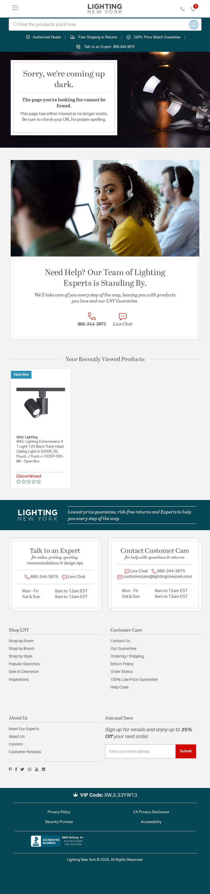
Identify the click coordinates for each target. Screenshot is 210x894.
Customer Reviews (25, 752)
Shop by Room (21, 641)
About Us (17, 737)
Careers (16, 744)
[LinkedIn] (44, 769)
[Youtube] (36, 769)
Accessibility (151, 822)
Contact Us (120, 641)
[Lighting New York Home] (105, 8)
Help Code (119, 687)
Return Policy (121, 664)
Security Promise (59, 822)
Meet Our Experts (24, 729)
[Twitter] (22, 769)
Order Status (121, 672)
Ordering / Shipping (127, 656)
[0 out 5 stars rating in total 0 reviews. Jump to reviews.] (29, 481)
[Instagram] (30, 769)
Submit (186, 751)
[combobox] (105, 24)
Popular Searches (24, 664)
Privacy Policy (59, 812)
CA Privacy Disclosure (151, 812)
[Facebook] (16, 769)
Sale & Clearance (24, 672)
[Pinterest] (10, 769)
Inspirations (19, 680)
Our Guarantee (123, 649)
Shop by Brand (21, 649)
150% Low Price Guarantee (134, 680)
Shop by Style (20, 656)
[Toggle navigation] (15, 9)
